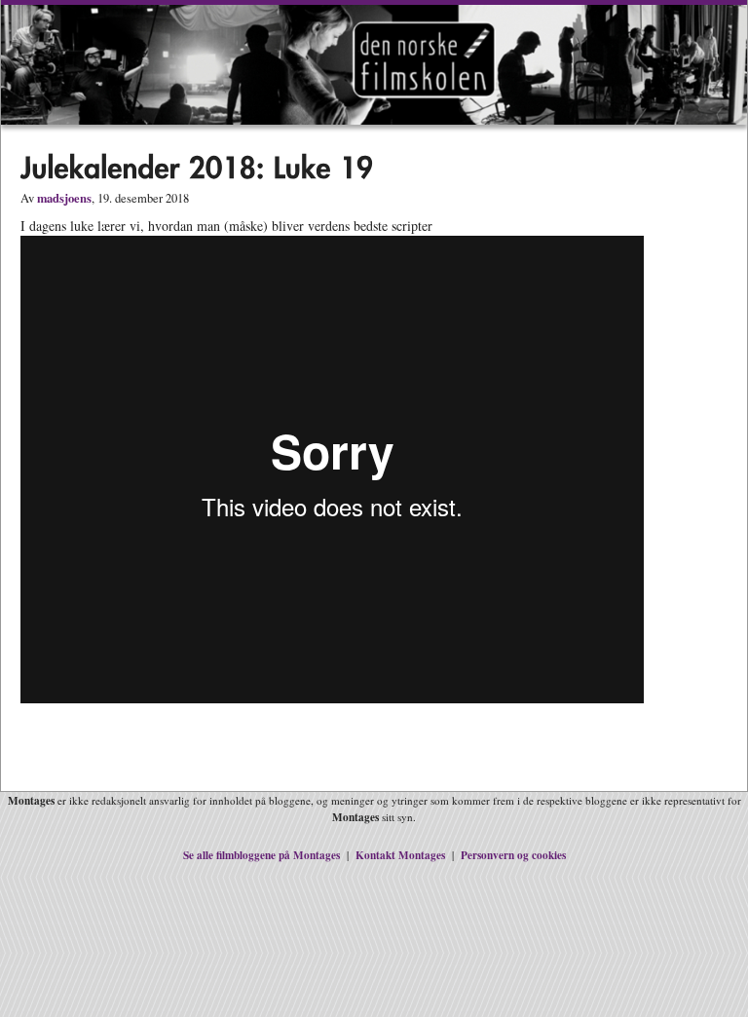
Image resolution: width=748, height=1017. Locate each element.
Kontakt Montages (400, 855)
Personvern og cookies (513, 855)
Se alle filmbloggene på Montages (261, 855)
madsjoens (64, 198)
